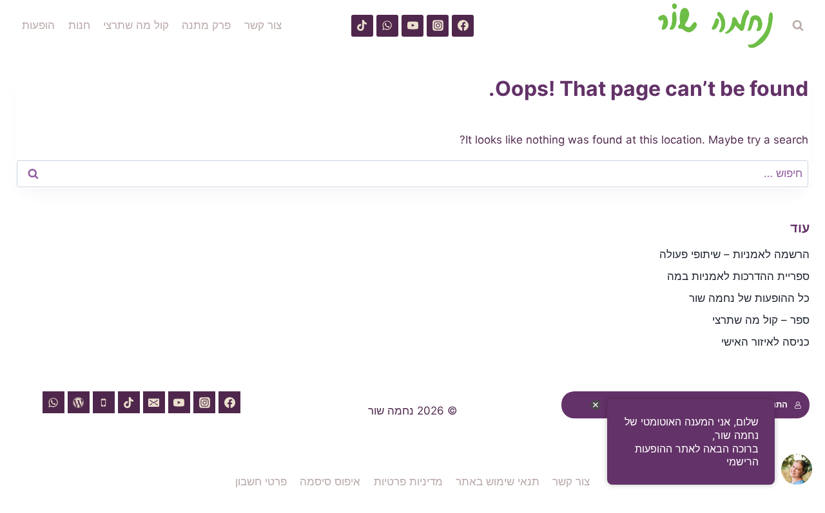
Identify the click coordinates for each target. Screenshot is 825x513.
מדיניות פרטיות (408, 481)
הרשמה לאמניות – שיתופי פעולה (734, 254)
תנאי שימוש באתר (497, 481)
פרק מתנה (206, 25)
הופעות (38, 25)
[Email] (154, 402)
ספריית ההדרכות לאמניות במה (738, 276)
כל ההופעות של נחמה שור (749, 298)
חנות (79, 25)
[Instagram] (438, 26)
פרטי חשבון (261, 481)
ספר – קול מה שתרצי (761, 319)
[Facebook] (463, 26)
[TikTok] (362, 26)
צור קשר (263, 25)
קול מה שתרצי (136, 25)
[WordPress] (79, 402)
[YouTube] (412, 26)
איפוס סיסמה (330, 481)
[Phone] (104, 402)
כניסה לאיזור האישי (765, 341)
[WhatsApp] (387, 26)
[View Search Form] (798, 25)
